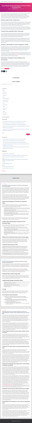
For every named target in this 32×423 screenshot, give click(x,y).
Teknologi (4, 111)
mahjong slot (4, 95)
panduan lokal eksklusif (6, 98)
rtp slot (3, 103)
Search (28, 134)
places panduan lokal (5, 101)
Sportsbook (4, 109)
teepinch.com (17, 219)
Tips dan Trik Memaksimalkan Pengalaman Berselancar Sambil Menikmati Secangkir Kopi (14, 124)
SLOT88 (4, 106)
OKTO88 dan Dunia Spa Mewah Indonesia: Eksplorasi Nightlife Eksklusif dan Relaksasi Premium (15, 155)
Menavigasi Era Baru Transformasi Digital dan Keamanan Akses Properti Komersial (14, 140)
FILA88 (3, 158)
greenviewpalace (16, 53)
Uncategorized (7, 68)
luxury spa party (5, 93)
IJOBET (4, 90)
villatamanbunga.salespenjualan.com (7, 163)
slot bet (3, 170)
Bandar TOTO (4, 171)
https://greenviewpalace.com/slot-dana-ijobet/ (8, 153)
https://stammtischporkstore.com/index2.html (8, 166)
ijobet (18, 270)
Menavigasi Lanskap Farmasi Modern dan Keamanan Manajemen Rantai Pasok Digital (14, 121)
